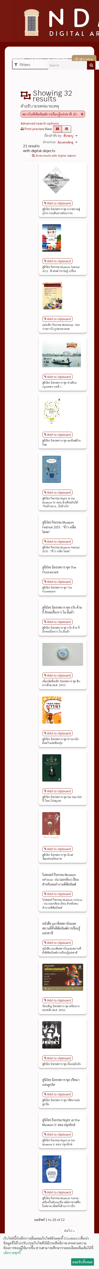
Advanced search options (40, 123)
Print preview (34, 128)
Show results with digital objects (55, 155)
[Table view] (66, 129)
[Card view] (57, 129)
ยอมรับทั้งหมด (82, 1262)
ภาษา (38, 59)
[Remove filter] (82, 114)
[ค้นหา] (91, 65)
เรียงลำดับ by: (53, 135)
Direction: (49, 142)
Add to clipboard (59, 203)
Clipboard (16, 59)
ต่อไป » (69, 1230)
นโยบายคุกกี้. (12, 1252)
